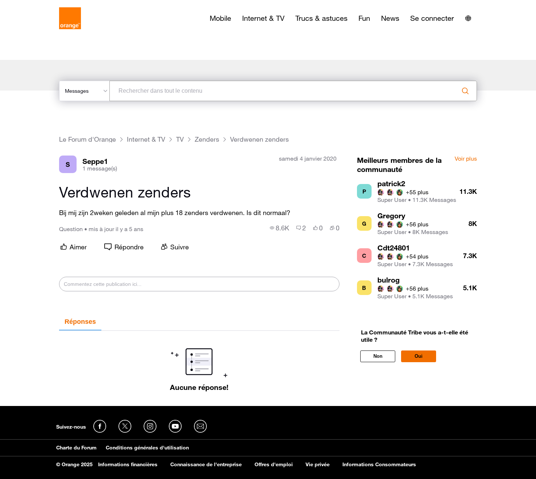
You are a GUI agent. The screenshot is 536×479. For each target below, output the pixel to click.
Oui (419, 356)
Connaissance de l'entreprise (206, 464)
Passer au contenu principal (39, 5)
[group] (279, 227)
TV (180, 139)
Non (377, 356)
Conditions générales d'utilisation (147, 447)
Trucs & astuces (321, 18)
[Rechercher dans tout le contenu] (465, 91)
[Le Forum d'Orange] (70, 18)
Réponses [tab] (80, 321)
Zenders (207, 139)
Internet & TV (263, 18)
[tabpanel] (199, 361)
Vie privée (318, 464)
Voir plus (466, 159)
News (390, 18)
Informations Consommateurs (379, 464)
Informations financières (128, 464)
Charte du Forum (76, 447)
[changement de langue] (468, 18)
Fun (364, 18)
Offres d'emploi (274, 464)
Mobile (220, 18)
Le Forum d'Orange (87, 139)
